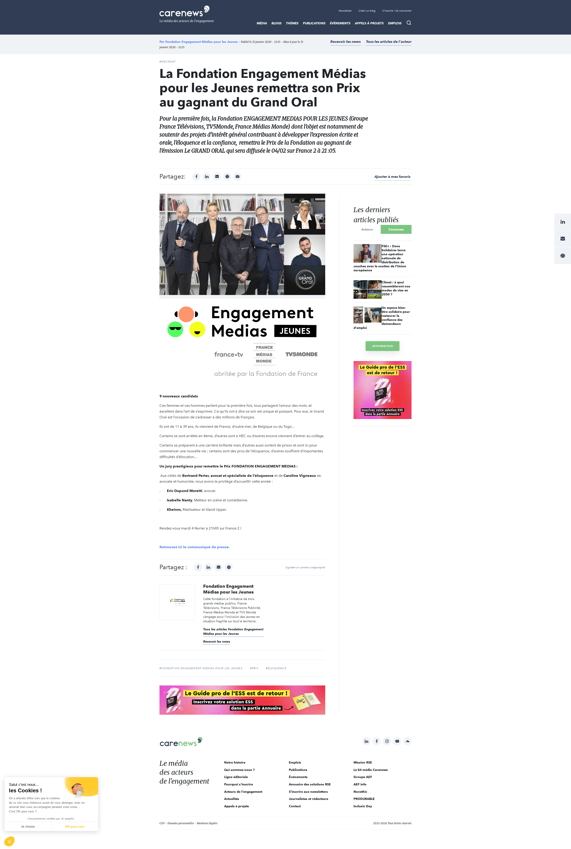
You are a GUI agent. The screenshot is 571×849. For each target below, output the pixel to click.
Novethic (360, 791)
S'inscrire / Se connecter (397, 10)
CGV (162, 823)
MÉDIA (262, 23)
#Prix (254, 668)
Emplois (394, 23)
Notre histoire (234, 762)
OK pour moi (74, 826)
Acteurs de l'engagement (243, 791)
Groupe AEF (363, 777)
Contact (295, 806)
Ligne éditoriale (236, 777)
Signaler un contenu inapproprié (305, 567)
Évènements (340, 23)
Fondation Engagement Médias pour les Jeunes (201, 42)
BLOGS (276, 23)
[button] (9, 841)
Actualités (231, 799)
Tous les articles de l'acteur (389, 41)
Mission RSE (363, 762)
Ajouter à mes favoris (392, 176)
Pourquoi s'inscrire (238, 784)
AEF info (360, 784)
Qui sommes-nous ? (239, 770)
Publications (314, 23)
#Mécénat (167, 61)
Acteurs (367, 229)
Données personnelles (181, 823)
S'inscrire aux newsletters (308, 791)
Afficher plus (382, 346)
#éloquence (276, 668)
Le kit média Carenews (371, 770)
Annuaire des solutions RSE (310, 784)
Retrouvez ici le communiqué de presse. (194, 547)
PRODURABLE (364, 799)
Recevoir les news (345, 41)
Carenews (396, 229)
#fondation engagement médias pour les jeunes (200, 668)
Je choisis (28, 826)
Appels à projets (369, 23)
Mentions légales (207, 823)
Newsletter (345, 10)
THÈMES (292, 23)
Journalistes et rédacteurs (308, 799)
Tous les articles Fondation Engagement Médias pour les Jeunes (233, 631)
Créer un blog (367, 10)
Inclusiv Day (363, 806)
